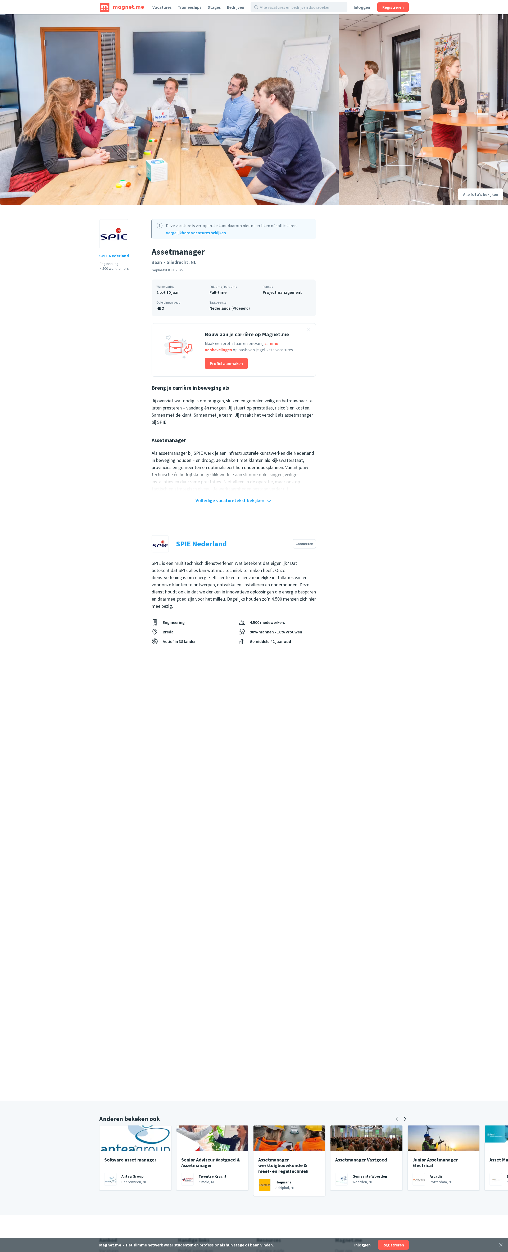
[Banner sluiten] (308, 330)
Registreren (393, 7)
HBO (160, 308)
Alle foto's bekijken (480, 194)
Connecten (304, 543)
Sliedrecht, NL (181, 262)
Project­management (282, 292)
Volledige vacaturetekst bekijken (230, 500)
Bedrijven (235, 7)
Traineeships (189, 7)
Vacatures (161, 7)
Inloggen (362, 7)
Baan (157, 262)
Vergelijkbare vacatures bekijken (196, 232)
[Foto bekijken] (169, 109)
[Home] (122, 7)
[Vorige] (397, 1119)
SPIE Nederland (114, 255)
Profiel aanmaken (226, 363)
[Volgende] (405, 1119)
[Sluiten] (501, 1245)
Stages (214, 7)
